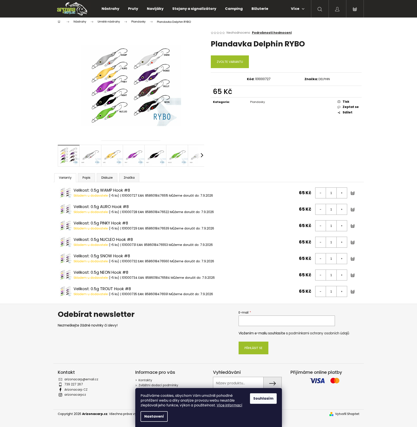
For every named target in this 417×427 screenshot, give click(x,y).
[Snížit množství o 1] (320, 193)
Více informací (229, 405)
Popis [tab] (86, 177)
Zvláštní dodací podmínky (158, 385)
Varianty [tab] (65, 177)
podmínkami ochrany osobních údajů (319, 333)
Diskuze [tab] (107, 177)
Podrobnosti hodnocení (272, 33)
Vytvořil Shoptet (347, 414)
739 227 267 (73, 384)
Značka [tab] (129, 177)
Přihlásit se (253, 348)
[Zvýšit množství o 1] (341, 193)
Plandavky (257, 102)
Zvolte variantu (230, 62)
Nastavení (154, 416)
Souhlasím (263, 398)
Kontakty (145, 380)
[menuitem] (110, 9)
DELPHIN (324, 79)
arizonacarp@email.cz (81, 379)
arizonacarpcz (75, 394)
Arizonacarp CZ (76, 389)
